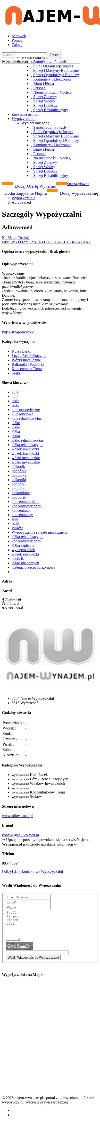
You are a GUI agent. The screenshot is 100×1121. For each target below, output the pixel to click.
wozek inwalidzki (25, 453)
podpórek (19, 497)
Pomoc (17, 40)
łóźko (16, 423)
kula (15, 392)
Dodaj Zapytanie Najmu (25, 193)
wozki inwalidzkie (26, 462)
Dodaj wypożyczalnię (79, 193)
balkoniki (19, 480)
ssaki (15, 523)
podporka (19, 475)
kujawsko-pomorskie (18, 332)
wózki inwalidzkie (26, 458)
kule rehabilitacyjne (27, 418)
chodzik (18, 558)
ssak (15, 519)
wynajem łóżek (23, 550)
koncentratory (22, 515)
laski (15, 405)
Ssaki (16, 373)
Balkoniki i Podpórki (28, 364)
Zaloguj (18, 45)
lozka (16, 436)
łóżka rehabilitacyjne (27, 445)
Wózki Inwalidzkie (26, 360)
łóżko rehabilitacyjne (27, 440)
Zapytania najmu (24, 114)
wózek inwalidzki (25, 449)
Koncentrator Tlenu (27, 369)
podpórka (19, 471)
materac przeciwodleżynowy (34, 567)
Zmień (54, 55)
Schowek (19, 36)
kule (15, 396)
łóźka (16, 431)
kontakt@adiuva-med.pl (20, 835)
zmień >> (38, 61)
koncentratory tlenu (26, 506)
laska (15, 401)
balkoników (21, 493)
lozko (16, 427)
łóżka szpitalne (23, 545)
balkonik (18, 467)
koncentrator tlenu (25, 502)
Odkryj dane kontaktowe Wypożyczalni (32, 871)
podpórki (18, 484)
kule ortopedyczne (26, 410)
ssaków (17, 528)
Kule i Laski (21, 351)
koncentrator (21, 510)
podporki (18, 488)
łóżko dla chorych (25, 563)
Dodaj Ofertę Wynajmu (35, 186)
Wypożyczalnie (23, 119)
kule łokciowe (22, 414)
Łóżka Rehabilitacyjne (29, 356)
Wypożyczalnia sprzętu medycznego (39, 532)
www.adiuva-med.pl (17, 816)
